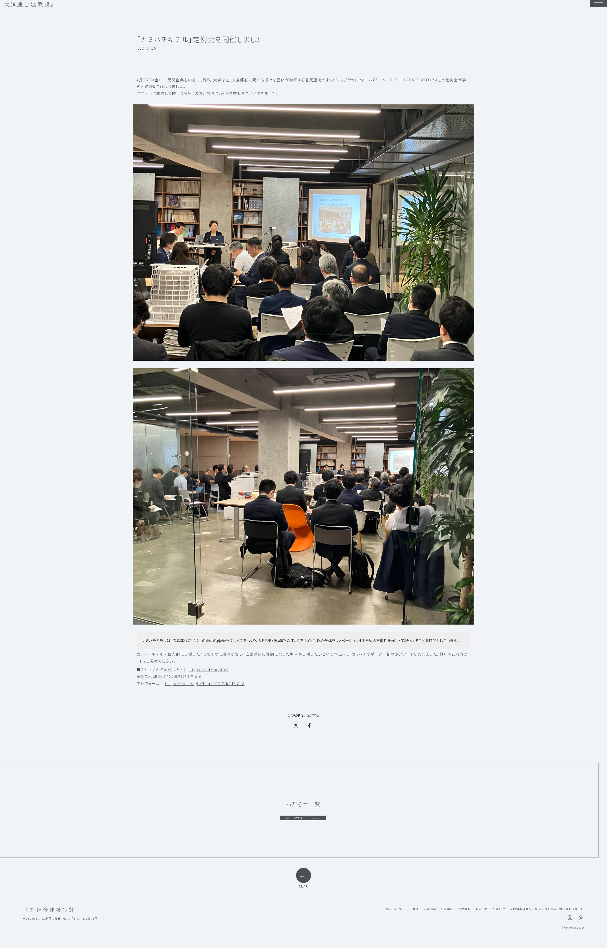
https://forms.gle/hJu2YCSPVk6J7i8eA (204, 683)
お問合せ (481, 908)
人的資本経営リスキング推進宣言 (533, 908)
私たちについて (397, 908)
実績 (416, 908)
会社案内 (447, 908)
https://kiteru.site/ (208, 669)
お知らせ (499, 908)
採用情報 (464, 908)
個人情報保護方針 (571, 908)
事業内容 (429, 908)
